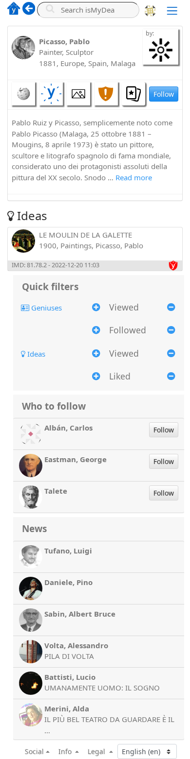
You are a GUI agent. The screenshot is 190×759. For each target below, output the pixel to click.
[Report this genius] (106, 94)
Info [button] (66, 751)
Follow (163, 94)
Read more (133, 177)
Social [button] (34, 751)
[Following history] (133, 93)
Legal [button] (97, 751)
